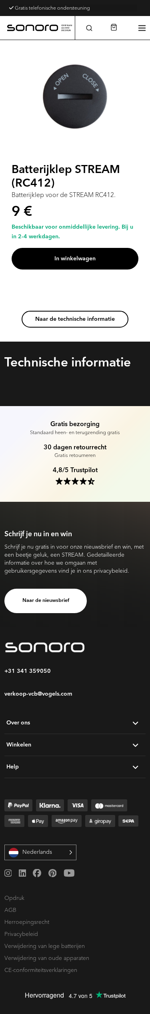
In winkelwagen (75, 259)
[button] (89, 28)
